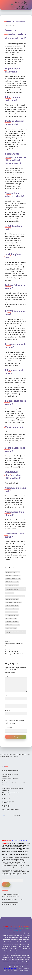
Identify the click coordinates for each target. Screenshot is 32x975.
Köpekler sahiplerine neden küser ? (10, 778)
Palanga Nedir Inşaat (7, 904)
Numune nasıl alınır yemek (12, 609)
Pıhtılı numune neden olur (12, 615)
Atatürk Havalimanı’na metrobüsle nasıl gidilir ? (13, 788)
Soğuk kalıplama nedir (11, 628)
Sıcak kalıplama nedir (11, 618)
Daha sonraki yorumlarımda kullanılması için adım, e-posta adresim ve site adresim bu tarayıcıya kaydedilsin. (15, 722)
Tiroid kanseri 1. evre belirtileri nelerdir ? (11, 797)
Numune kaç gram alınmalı (12, 605)
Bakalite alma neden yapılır (12, 572)
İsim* (6, 695)
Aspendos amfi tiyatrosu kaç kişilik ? (10, 770)
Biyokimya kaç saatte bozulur (12, 575)
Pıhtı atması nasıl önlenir (11, 612)
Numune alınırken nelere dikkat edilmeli (15, 596)
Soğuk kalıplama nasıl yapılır (12, 625)
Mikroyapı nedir (9, 592)
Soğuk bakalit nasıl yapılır (12, 621)
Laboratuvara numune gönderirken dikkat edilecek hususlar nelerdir (15, 588)
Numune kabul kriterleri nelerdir (13, 602)
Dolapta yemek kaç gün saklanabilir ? (10, 792)
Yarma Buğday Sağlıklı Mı (8, 894)
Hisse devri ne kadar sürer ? (8, 801)
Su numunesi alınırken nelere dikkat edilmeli (14, 631)
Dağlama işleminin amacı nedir (13, 578)
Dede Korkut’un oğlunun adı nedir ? (10, 774)
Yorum (6, 676)
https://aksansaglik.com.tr (22, 754)
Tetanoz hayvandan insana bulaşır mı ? (11, 809)
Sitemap (16, 756)
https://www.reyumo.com (7, 754)
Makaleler (12, 568)
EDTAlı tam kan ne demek (12, 582)
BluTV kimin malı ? (6, 805)
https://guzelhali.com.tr (6, 756)
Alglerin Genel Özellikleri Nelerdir (9, 899)
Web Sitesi (7, 710)
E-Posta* (7, 703)
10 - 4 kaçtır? (8, 727)
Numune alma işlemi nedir (12, 599)
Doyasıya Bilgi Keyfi (21, 4)
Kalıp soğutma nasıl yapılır (12, 585)
